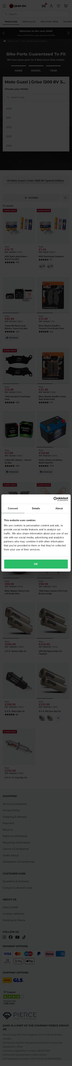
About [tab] (59, 508)
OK (36, 564)
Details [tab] (36, 508)
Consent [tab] (13, 508)
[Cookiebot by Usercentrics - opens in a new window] (53, 499)
